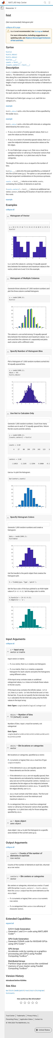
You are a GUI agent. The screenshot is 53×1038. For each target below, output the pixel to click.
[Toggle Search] (45, 2)
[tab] (29, 216)
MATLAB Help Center (17, 3)
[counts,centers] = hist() (18, 65)
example (9, 106)
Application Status (26, 1019)
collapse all (10, 210)
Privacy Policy (32, 1016)
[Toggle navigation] (10, 8)
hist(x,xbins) (11, 57)
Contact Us (39, 1019)
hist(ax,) (11, 60)
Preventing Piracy (12, 1019)
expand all (10, 923)
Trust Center (10, 1016)
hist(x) (9, 52)
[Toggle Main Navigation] (49, 2)
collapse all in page (13, 27)
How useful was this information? (29, 999)
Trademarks (21, 1016)
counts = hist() (13, 62)
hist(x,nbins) (11, 54)
